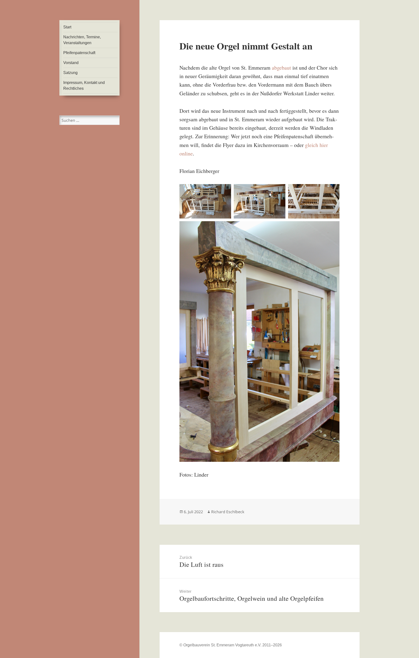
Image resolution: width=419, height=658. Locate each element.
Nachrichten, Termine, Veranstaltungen (82, 40)
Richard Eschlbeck (227, 511)
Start (67, 27)
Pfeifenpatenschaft (79, 53)
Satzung (70, 73)
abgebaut (281, 67)
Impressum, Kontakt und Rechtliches (84, 85)
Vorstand (71, 63)
